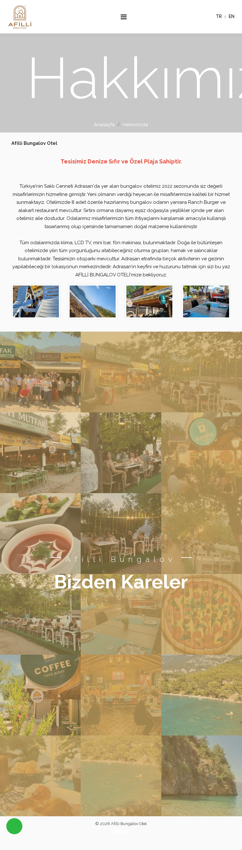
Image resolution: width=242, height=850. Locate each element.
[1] (123, 17)
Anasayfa (104, 124)
